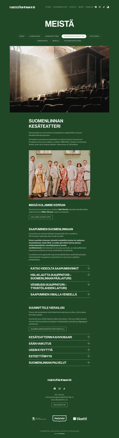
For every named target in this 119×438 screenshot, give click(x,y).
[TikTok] (103, 7)
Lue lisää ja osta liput (41, 217)
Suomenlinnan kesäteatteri (74, 36)
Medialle (56, 41)
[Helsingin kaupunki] (59, 419)
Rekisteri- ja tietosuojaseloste (70, 431)
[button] (60, 268)
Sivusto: (59, 433)
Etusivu (48, 7)
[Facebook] (95, 7)
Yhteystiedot (94, 36)
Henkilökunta (42, 41)
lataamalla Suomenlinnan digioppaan (73, 321)
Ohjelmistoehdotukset (73, 41)
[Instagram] (99, 7)
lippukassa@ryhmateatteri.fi (59, 397)
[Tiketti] (80, 419)
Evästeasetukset (55, 431)
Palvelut (73, 7)
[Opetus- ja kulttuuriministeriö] (39, 419)
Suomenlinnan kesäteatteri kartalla (47, 329)
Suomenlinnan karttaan (47, 321)
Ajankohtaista (34, 36)
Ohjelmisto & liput (60, 7)
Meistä (81, 7)
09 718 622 (59, 394)
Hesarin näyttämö (52, 36)
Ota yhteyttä (60, 405)
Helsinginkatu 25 (59, 399)
